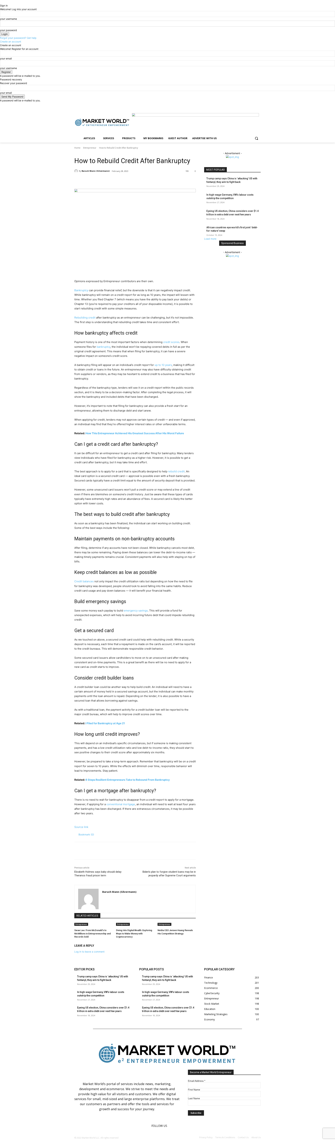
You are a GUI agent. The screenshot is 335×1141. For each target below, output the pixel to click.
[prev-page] (157, 938)
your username (8, 18)
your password (8, 30)
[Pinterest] (115, 180)
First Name (194, 1089)
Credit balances (84, 581)
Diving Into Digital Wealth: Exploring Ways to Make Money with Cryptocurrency (134, 933)
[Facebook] (249, 105)
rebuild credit (176, 471)
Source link (81, 827)
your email (6, 58)
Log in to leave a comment (89, 951)
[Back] (1, 1)
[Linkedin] (254, 105)
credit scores (171, 342)
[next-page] (159, 938)
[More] (131, 180)
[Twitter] (259, 105)
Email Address (196, 1080)
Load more (210, 238)
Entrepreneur (89, 147)
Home (77, 147)
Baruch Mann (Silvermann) (96, 171)
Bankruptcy (81, 290)
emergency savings (136, 610)
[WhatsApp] (123, 180)
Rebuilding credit (84, 317)
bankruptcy (103, 346)
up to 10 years (163, 365)
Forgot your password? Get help (18, 37)
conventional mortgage (120, 804)
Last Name (194, 1098)
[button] (256, 138)
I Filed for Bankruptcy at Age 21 (105, 723)
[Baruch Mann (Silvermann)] (76, 171)
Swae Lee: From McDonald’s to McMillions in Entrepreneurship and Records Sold (92, 933)
